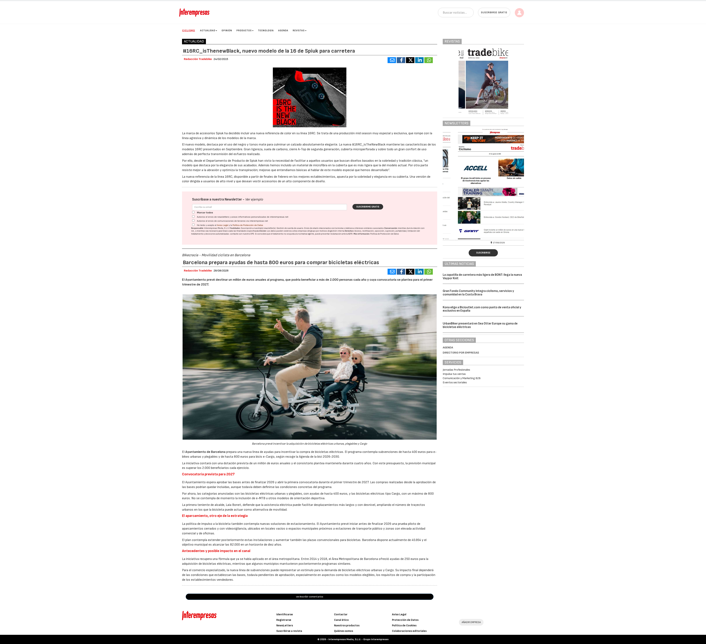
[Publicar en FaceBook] (401, 60)
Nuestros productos (346, 625)
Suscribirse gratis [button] (494, 12)
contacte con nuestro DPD (242, 234)
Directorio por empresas (461, 352)
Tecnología (266, 30)
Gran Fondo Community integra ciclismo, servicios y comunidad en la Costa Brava (478, 292)
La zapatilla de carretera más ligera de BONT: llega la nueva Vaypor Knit (482, 276)
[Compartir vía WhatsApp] (428, 60)
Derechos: (349, 231)
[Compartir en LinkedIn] (419, 60)
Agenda (283, 30)
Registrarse (283, 620)
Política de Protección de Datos (248, 225)
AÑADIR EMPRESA (471, 622)
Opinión (227, 30)
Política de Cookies (404, 625)
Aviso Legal (222, 225)
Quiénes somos (343, 631)
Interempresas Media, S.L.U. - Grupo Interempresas (358, 639)
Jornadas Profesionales (456, 370)
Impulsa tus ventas (454, 374)
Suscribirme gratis (367, 206)
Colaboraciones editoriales (409, 631)
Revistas (299, 30)
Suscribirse (483, 252)
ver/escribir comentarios (309, 596)
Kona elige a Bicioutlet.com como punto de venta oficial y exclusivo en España (482, 309)
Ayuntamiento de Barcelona (205, 452)
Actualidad (207, 30)
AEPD (350, 234)
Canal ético (341, 620)
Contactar (340, 614)
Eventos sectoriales (455, 382)
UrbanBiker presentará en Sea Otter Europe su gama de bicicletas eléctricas (480, 325)
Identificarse (284, 614)
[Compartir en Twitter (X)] (410, 60)
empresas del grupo (307, 231)
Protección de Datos (405, 620)
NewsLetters (284, 625)
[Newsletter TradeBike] (483, 184)
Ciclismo (188, 30)
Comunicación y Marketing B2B (462, 378)
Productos (244, 30)
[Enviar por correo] (392, 60)
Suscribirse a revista (289, 631)
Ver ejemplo (254, 199)
